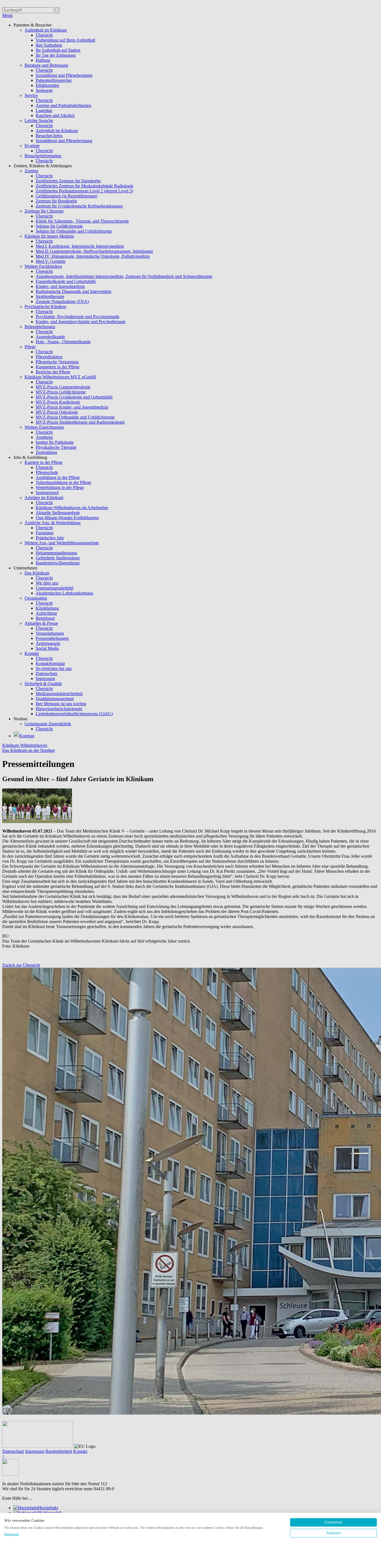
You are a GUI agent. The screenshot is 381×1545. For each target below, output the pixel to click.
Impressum (11, 1534)
